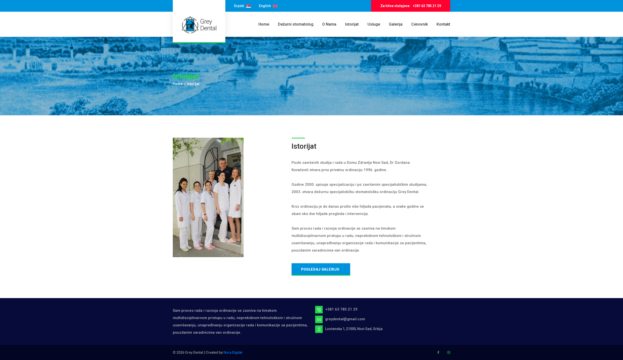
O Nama (329, 24)
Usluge (373, 24)
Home (263, 24)
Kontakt (443, 24)
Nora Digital (232, 352)
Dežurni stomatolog (295, 24)
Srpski (239, 6)
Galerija (396, 24)
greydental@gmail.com (345, 319)
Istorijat (352, 24)
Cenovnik (419, 24)
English (265, 6)
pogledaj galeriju (320, 269)
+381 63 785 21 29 (427, 6)
